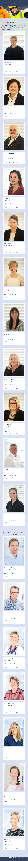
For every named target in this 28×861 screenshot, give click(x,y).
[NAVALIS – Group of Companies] (18, 857)
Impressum (16, 860)
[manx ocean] (8, 3)
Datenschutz (23, 860)
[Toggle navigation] (20, 3)
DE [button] (24, 3)
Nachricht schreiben (13, 71)
